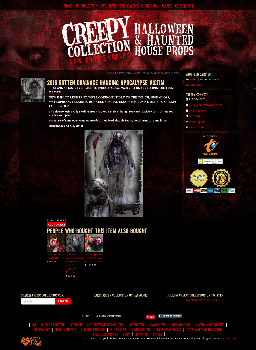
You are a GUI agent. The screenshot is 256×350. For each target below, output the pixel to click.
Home (67, 6)
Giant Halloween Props (65, 330)
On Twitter (195, 116)
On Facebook (197, 110)
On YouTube (196, 127)
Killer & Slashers (118, 330)
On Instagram (197, 122)
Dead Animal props (158, 325)
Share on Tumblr (170, 316)
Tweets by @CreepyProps (201, 300)
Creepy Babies (76, 325)
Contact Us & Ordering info (105, 334)
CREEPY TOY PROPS (136, 325)
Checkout (184, 6)
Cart (166, 6)
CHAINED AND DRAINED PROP (55, 256)
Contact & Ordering (139, 6)
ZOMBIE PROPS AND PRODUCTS (168, 330)
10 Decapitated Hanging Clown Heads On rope (94, 258)
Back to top (229, 338)
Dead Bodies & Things (181, 325)
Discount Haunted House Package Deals (203, 330)
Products (85, 6)
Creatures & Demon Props (52, 325)
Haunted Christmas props (93, 330)
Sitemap (108, 6)
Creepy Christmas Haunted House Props (105, 325)
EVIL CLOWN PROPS (42, 330)
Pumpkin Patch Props (140, 330)
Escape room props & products (209, 325)
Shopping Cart (141, 334)
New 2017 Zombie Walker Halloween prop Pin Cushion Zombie (74, 263)
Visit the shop (194, 84)
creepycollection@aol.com (205, 105)
